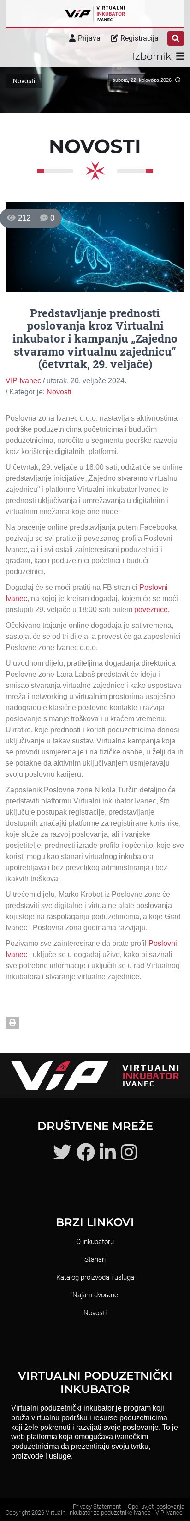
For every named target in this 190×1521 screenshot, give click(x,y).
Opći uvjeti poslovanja (156, 1506)
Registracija (139, 38)
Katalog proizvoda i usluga (95, 1277)
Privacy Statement (97, 1506)
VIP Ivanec (23, 381)
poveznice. (152, 609)
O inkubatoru (95, 1242)
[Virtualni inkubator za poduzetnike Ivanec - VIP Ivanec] (95, 13)
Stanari (95, 1259)
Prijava (89, 38)
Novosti (59, 392)
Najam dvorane (95, 1295)
